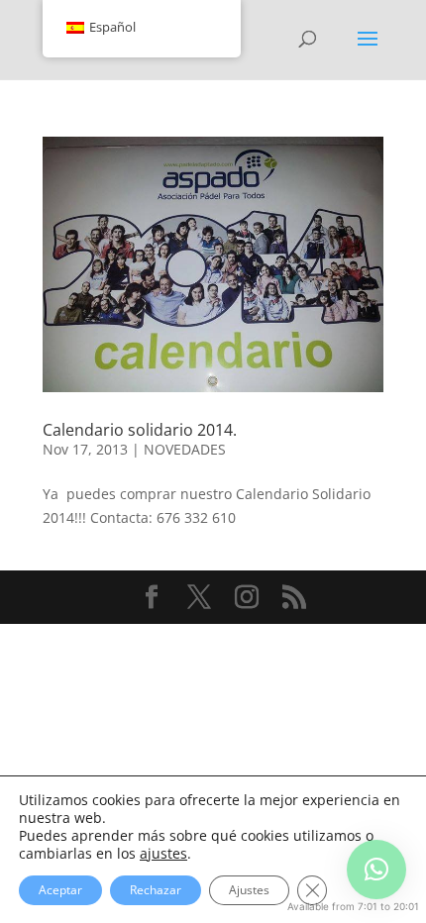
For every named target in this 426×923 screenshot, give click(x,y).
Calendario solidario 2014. (140, 430)
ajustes (163, 854)
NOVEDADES (185, 449)
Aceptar (60, 889)
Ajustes (249, 889)
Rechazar (155, 889)
